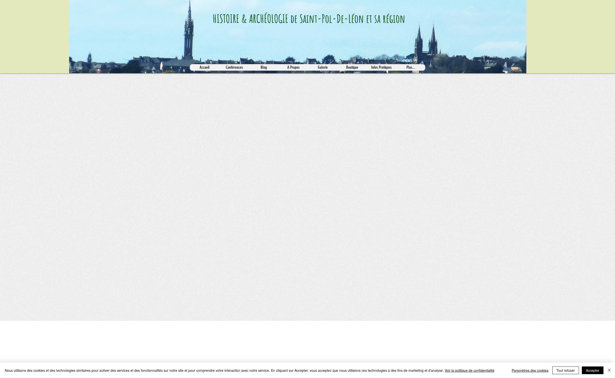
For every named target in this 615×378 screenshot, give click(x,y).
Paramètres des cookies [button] (530, 370)
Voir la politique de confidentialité (469, 370)
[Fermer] (609, 370)
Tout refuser (565, 370)
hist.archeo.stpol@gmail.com (209, 326)
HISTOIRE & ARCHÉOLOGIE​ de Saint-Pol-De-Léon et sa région (309, 18)
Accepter (592, 370)
